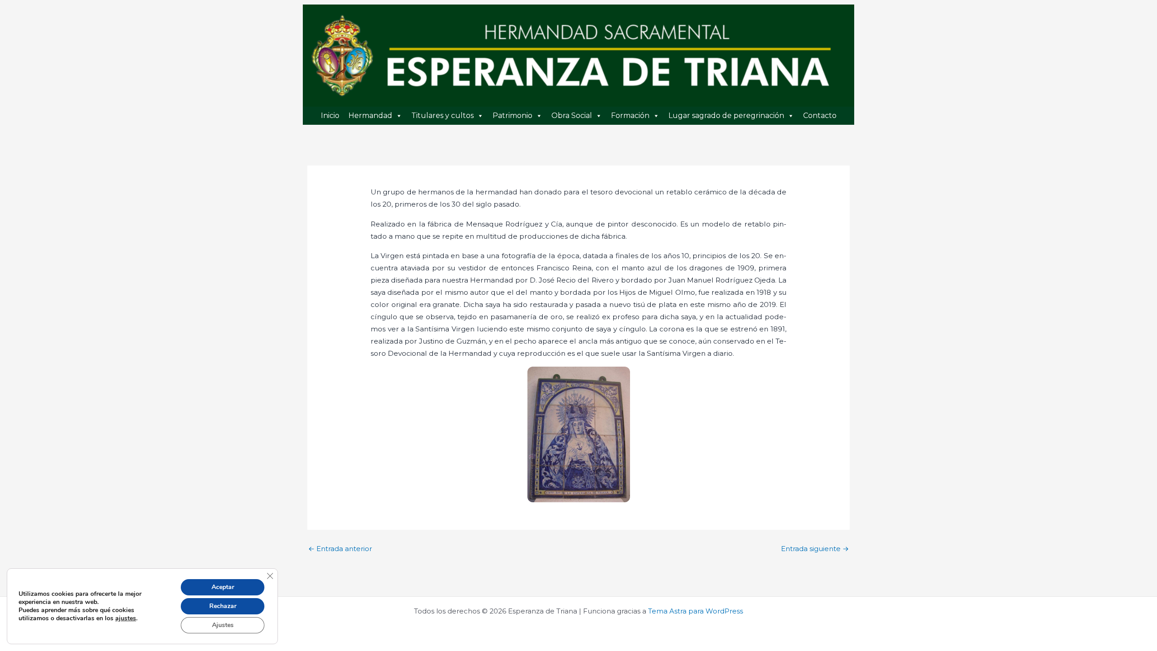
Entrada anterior (340, 548)
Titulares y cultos (442, 115)
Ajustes (223, 625)
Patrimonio (512, 115)
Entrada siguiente (815, 548)
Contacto (820, 115)
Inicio (330, 115)
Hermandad (370, 115)
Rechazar (222, 606)
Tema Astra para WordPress (695, 611)
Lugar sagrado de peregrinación (726, 115)
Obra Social (571, 115)
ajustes (125, 618)
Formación (630, 115)
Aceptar (223, 587)
